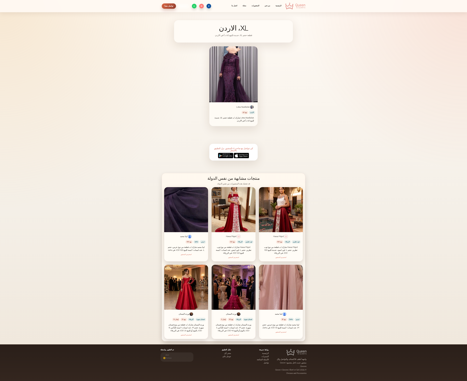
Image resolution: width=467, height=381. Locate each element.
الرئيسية (278, 6)
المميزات (265, 357)
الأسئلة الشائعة (263, 360)
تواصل (266, 363)
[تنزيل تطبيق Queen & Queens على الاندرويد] (225, 156)
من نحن (267, 6)
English (183, 6)
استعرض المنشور (280, 257)
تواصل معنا (168, 6)
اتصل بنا (234, 6)
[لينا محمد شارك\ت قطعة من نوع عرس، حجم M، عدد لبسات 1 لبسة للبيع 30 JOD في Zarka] (281, 287)
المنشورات (255, 6)
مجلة (244, 6)
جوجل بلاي (226, 357)
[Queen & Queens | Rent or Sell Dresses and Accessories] (295, 6)
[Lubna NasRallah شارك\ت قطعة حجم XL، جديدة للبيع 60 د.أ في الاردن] (233, 74)
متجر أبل (227, 353)
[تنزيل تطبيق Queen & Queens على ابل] (241, 156)
